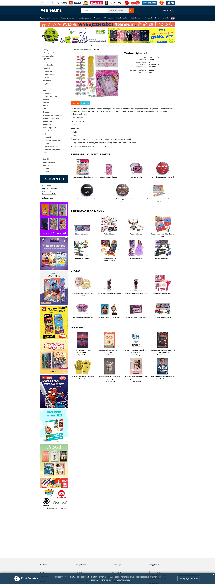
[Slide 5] (99, 45)
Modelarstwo (47, 121)
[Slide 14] (121, 45)
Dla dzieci (46, 68)
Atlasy (44, 62)
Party (44, 134)
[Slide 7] (103, 45)
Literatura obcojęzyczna (52, 115)
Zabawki (45, 171)
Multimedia (46, 124)
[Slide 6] (101, 45)
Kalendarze (46, 93)
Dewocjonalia (47, 65)
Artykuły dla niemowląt (51, 53)
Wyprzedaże (108, 18)
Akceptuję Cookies (188, 578)
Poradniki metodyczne (51, 149)
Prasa (44, 153)
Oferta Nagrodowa (49, 128)
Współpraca (116, 572)
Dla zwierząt (47, 71)
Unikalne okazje (136, 18)
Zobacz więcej (48, 198)
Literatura (46, 112)
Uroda (75, 270)
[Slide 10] (111, 45)
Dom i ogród (47, 77)
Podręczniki (47, 137)
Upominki (45, 168)
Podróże (45, 143)
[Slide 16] (126, 45)
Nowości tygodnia (84, 18)
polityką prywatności (119, 579)
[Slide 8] (106, 45)
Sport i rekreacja (48, 162)
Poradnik (148, 18)
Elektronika (46, 81)
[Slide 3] (94, 45)
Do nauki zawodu (48, 74)
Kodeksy (45, 99)
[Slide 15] (123, 45)
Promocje (97, 18)
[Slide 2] (91, 45)
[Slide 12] (116, 45)
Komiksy (45, 102)
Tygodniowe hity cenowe (49, 18)
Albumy (45, 50)
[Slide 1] (89, 45)
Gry (43, 87)
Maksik (151, 60)
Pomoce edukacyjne (50, 146)
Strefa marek (46, 3)
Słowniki (45, 159)
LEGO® (45, 106)
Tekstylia (45, 165)
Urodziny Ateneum (68, 18)
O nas (157, 18)
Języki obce (46, 90)
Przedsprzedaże (122, 18)
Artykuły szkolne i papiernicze (49, 57)
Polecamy (78, 327)
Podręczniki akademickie (51, 140)
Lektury (45, 109)
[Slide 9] (108, 45)
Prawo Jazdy (47, 156)
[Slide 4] (96, 45)
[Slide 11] (113, 45)
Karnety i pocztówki (49, 96)
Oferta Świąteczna (49, 131)
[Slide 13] (118, 45)
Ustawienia (80, 572)
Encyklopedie (47, 84)
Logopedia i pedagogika (51, 118)
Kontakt (165, 18)
